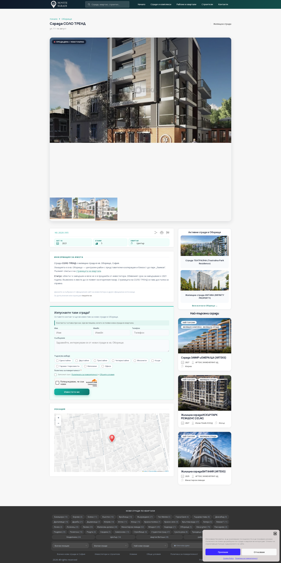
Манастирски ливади (132, 527)
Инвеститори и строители (107, 554)
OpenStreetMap (153, 471)
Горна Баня (182, 517)
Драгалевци (61, 522)
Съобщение (59, 338)
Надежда (170, 527)
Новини (133, 554)
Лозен (58, 527)
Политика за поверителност (246, 558)
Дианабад (221, 517)
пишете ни (87, 295)
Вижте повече (205, 346)
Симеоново (122, 532)
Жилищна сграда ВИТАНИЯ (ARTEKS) (203, 471)
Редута (91, 532)
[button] (275, 533)
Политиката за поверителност (85, 374)
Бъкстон (107, 517)
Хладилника (73, 537)
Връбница (125, 517)
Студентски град (160, 532)
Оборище (67, 19)
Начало (141, 4)
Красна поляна (152, 522)
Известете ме (72, 391)
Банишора (60, 517)
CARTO (167, 471)
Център (115, 537)
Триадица (198, 532)
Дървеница (93, 522)
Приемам (223, 552)
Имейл (96, 328)
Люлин (88, 527)
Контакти (223, 4)
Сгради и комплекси (161, 4)
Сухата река (180, 532)
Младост (154, 527)
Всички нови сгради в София (71, 554)
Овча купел (203, 527)
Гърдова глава (202, 517)
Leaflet (145, 471)
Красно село (171, 522)
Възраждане (145, 517)
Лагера (207, 522)
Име (56, 328)
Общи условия (154, 554)
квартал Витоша (159, 537)
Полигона (76, 532)
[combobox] (70, 545)
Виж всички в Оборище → (204, 306)
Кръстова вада (190, 522)
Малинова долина (107, 527)
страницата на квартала (88, 271)
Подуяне (59, 532)
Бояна (92, 517)
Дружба (77, 522)
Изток (122, 522)
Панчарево (220, 527)
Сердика (105, 532)
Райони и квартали (186, 4)
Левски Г (221, 522)
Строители (207, 4)
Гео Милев (164, 517)
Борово (77, 517)
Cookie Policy (228, 558)
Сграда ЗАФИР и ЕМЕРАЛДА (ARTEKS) (203, 357)
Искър (135, 522)
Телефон (136, 328)
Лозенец (72, 527)
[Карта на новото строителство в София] (61, 6)
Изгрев (109, 522)
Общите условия (107, 374)
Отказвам (259, 552)
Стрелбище (140, 532)
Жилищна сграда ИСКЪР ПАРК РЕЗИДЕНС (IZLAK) (199, 416)
